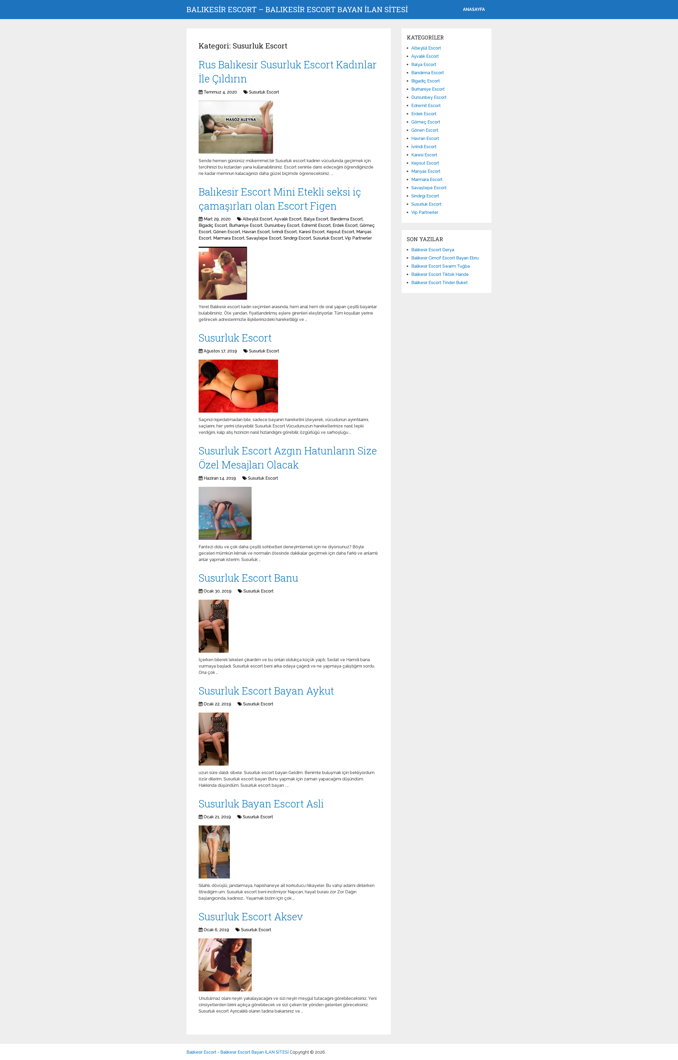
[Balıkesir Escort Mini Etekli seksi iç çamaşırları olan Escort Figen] (223, 273)
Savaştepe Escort (264, 238)
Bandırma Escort (346, 219)
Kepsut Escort (340, 231)
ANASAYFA (474, 9)
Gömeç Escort (425, 122)
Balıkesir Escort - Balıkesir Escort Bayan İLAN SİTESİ (237, 1052)
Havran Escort (256, 231)
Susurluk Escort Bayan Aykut (266, 690)
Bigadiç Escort (213, 225)
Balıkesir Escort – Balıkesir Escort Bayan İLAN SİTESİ (297, 9)
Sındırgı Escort (297, 238)
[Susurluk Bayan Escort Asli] (214, 851)
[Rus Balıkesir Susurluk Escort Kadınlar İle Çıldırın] (236, 127)
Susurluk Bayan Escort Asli (261, 803)
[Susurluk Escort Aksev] (225, 964)
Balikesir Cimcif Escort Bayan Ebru (445, 257)
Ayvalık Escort (288, 219)
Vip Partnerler (358, 238)
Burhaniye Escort (245, 225)
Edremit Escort (316, 225)
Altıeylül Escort (257, 219)
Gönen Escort (226, 231)
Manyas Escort (425, 171)
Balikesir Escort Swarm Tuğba (440, 266)
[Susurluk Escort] (238, 386)
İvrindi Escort (284, 231)
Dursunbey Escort (282, 225)
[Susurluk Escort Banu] (214, 626)
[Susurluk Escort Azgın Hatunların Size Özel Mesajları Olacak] (225, 513)
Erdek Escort (345, 225)
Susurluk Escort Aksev (251, 916)
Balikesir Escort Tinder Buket (439, 282)
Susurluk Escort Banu (248, 577)
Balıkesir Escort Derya (432, 249)
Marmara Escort (228, 238)
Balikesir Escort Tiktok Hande (440, 274)
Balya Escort (316, 219)
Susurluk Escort (264, 92)
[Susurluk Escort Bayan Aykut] (214, 739)
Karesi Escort (312, 231)
